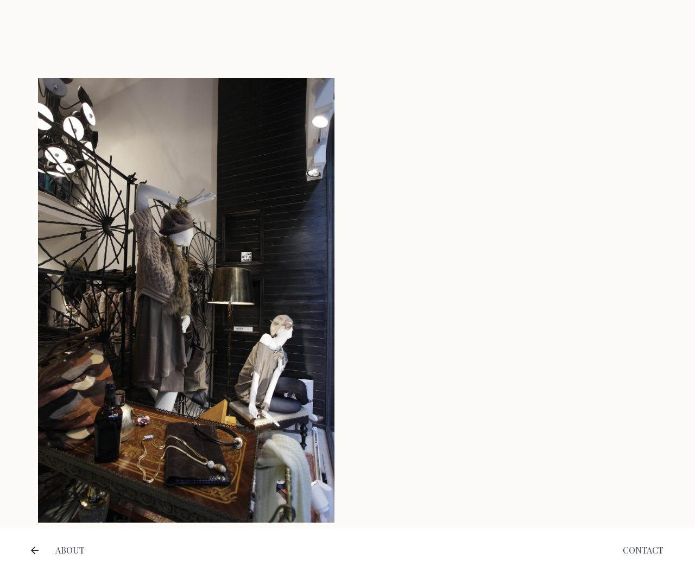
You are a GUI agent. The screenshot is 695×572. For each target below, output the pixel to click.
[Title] (34, 550)
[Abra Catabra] (186, 85)
